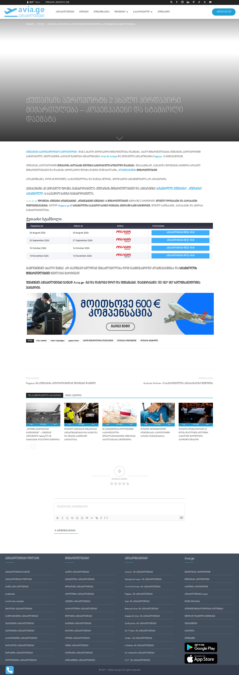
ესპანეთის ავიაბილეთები (19, 623)
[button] (171, 2)
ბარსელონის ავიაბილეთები (81, 609)
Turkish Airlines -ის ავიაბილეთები (142, 587)
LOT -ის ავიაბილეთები (137, 660)
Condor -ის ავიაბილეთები (138, 638)
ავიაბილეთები (65, 12)
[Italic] (62, 518)
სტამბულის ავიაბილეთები (79, 579)
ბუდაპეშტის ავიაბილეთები (80, 660)
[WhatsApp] (45, 362)
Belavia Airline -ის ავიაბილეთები (141, 609)
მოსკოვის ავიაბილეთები (79, 587)
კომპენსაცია (101, 12)
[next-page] (34, 447)
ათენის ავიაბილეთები (77, 601)
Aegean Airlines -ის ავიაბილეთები (142, 616)
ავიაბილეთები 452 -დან (180, 248)
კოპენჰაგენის (127, 170)
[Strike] (72, 518)
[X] (204, 2)
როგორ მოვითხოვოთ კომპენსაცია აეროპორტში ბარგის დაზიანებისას (155, 433)
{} (101, 517)
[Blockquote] (87, 518)
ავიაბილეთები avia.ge (196, 594)
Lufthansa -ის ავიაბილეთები (139, 645)
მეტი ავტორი (73, 395)
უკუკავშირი (191, 623)
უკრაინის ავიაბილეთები (19, 653)
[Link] (96, 518)
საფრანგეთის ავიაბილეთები (21, 616)
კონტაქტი (163, 12)
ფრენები (119, 12)
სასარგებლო (141, 12)
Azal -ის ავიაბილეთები (137, 601)
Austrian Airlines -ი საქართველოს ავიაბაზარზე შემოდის (178, 383)
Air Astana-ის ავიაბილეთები (139, 653)
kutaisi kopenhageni (58, 341)
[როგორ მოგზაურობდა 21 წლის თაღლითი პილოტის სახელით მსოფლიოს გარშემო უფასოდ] (196, 414)
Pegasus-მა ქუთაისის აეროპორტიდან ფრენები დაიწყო (61, 383)
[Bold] (57, 518)
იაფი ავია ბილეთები (17, 587)
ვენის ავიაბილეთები (76, 645)
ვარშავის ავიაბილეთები (79, 653)
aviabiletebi (10, 594)
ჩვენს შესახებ (192, 601)
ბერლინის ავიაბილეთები (79, 594)
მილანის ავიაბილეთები (78, 616)
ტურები (84, 12)
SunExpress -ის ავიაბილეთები (140, 623)
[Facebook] (176, 2)
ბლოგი (40, 24)
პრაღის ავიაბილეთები (78, 631)
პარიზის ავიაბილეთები (78, 623)
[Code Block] (91, 518)
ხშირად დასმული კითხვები (200, 616)
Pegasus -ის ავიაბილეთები (139, 594)
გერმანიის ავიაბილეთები (19, 631)
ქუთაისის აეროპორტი (197, 579)
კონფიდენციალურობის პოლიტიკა (204, 609)
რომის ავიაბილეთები (77, 638)
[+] (106, 517)
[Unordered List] (82, 518)
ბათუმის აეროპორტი (196, 587)
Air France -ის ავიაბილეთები (140, 631)
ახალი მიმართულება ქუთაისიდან (98, 341)
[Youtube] (210, 2)
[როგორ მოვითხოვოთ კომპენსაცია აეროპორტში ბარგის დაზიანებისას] (157, 414)
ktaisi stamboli (41, 341)
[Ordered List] (77, 518)
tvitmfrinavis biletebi (14, 601)
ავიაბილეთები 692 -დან (181, 232)
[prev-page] (28, 447)
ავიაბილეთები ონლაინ (18, 579)
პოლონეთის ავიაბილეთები (21, 660)
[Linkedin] (188, 2)
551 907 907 (166, 283)
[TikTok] (199, 2)
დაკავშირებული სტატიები (44, 395)
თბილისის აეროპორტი (197, 572)
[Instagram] (182, 2)
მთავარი (30, 24)
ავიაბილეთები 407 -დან (180, 255)
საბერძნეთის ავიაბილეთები (21, 638)
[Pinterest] (193, 2)
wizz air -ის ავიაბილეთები (139, 572)
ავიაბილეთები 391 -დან (180, 240)
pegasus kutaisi (73, 341)
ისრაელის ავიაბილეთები (19, 645)
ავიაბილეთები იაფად (17, 572)
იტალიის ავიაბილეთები (18, 609)
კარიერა (189, 631)
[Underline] (67, 518)
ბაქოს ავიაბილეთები (77, 572)
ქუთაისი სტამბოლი (149, 341)
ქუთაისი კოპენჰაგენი (126, 341)
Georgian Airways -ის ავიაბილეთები (143, 579)
